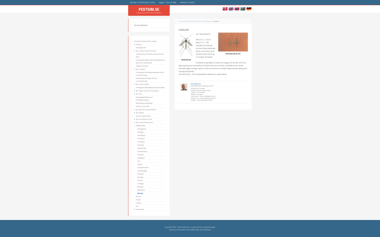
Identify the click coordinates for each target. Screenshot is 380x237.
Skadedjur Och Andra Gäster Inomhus (192, 21)
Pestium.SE (149, 9)
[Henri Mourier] (184, 90)
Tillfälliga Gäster (208, 21)
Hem (180, 21)
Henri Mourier (196, 84)
